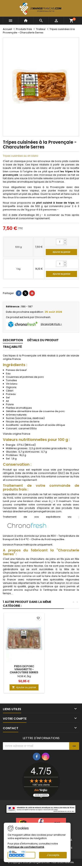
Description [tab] (13, 340)
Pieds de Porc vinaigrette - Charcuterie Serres (24, 669)
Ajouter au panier (61, 252)
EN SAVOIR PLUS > (51, 324)
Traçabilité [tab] (12, 347)
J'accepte (53, 855)
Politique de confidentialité (26, 847)
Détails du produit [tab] (43, 340)
